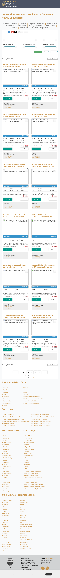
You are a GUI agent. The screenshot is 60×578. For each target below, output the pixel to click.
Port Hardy (6, 491)
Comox (5, 451)
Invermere (6, 518)
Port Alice (5, 489)
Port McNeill (28, 436)
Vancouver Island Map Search (33, 489)
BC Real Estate (24, 518)
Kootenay (5, 522)
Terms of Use (41, 574)
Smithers (22, 504)
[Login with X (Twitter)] (15, 32)
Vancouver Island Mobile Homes (34, 484)
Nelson (5, 540)
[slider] (3, 40)
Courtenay (5, 453)
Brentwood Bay (9, 26)
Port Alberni (6, 486)
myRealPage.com (32, 377)
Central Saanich (52, 24)
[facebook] (43, 568)
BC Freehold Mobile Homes (27, 540)
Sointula (27, 451)
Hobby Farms (23, 544)
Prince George (7, 544)
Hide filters (53, 51)
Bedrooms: (48, 38)
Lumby (5, 533)
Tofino (26, 460)
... (35, 372)
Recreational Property (25, 549)
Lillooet (5, 529)
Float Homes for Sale (9, 414)
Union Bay (27, 464)
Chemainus (6, 444)
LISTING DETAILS (7, 98)
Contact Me (48, 564)
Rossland (22, 500)
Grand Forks (6, 515)
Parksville (5, 484)
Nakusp (5, 538)
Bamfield (5, 436)
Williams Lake (23, 515)
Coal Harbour (6, 447)
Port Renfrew (28, 438)
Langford (32, 24)
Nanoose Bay (6, 482)
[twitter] (47, 568)
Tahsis (27, 458)
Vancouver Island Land (31, 482)
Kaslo (4, 524)
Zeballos (27, 469)
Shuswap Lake (24, 502)
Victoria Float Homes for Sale (39, 419)
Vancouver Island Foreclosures (33, 478)
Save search (37, 51)
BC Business (23, 535)
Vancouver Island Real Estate (33, 471)
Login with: (4, 32)
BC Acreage (23, 538)
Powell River (28, 440)
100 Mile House (7, 500)
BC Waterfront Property (26, 526)
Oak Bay (31, 26)
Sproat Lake (28, 453)
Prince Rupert (6, 546)
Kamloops (6, 520)
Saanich (39, 26)
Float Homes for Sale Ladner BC (12, 417)
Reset (45, 51)
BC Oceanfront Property (26, 529)
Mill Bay (5, 478)
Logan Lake (6, 531)
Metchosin (40, 24)
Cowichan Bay (7, 455)
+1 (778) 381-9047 (8, 106)
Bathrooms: (8, 44)
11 (39, 372)
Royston (27, 444)
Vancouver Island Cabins (31, 473)
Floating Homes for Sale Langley (40, 414)
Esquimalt (23, 24)
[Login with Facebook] (9, 32)
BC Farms (22, 533)
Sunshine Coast (29, 455)
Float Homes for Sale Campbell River (41, 421)
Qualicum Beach (29, 442)
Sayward (27, 447)
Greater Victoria (7, 467)
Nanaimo (5, 480)
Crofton (5, 460)
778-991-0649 (49, 558)
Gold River (6, 469)
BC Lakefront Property (26, 524)
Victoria (14, 28)
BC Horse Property (25, 531)
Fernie (4, 511)
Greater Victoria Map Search (31, 403)
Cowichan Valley (7, 458)
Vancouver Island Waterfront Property (35, 486)
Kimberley (6, 526)
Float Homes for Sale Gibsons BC (40, 423)
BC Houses (23, 520)
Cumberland (6, 462)
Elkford (5, 509)
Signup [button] (20, 32)
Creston (5, 507)
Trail (21, 513)
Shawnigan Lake (29, 449)
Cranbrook (6, 504)
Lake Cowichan (7, 473)
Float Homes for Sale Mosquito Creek (13, 419)
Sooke (53, 26)
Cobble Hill (6, 449)
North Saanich (21, 26)
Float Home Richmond (9, 426)
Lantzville (5, 475)
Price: (8, 38)
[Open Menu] (57, 4)
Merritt (5, 535)
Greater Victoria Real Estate (29, 28)
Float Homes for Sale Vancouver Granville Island (16, 421)
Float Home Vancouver (9, 423)
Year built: (29, 44)
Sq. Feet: (48, 44)
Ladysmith (6, 471)
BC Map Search (24, 542)
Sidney (46, 26)
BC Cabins (22, 522)
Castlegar (5, 502)
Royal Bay (14, 24)
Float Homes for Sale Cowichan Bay (40, 426)
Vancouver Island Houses (32, 480)
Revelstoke (6, 551)
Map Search (44, 28)
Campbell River (7, 442)
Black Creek (6, 438)
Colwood (6, 24)
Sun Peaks (22, 509)
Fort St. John (6, 513)
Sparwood (22, 507)
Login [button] (26, 32)
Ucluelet (27, 462)
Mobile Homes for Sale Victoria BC (33, 399)
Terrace (22, 511)
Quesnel (5, 549)
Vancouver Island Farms (31, 475)
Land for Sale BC (24, 546)
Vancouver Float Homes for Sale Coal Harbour (43, 417)
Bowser (5, 440)
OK (48, 574)
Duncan (5, 464)
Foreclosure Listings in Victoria (32, 396)
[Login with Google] (12, 32)
